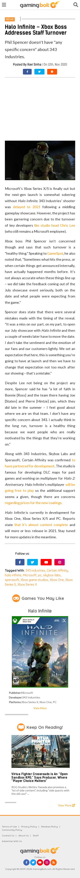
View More (40, 708)
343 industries (35, 570)
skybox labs (52, 575)
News (10, 19)
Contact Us (8, 835)
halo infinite (13, 575)
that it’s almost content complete (41, 525)
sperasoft (12, 580)
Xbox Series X (27, 584)
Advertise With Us (12, 841)
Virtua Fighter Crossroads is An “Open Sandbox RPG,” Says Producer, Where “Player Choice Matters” (39, 777)
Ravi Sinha (34, 64)
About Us (23, 835)
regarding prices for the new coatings (33, 503)
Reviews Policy (49, 826)
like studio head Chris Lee (54, 225)
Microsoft (30, 575)
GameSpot (55, 253)
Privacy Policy (29, 826)
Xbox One (57, 580)
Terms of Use (9, 826)
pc (40, 575)
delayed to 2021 (26, 207)
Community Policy (12, 829)
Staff (36, 835)
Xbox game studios (34, 580)
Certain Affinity (57, 570)
